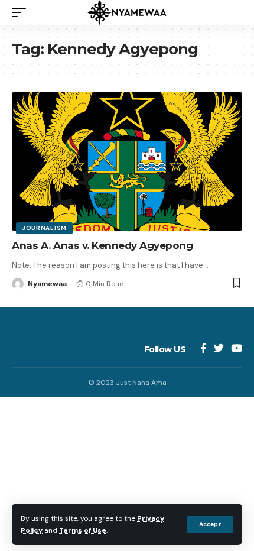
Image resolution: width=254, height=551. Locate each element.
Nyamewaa (47, 284)
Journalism (44, 228)
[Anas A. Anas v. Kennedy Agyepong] (127, 161)
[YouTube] (236, 349)
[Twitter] (219, 349)
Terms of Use (82, 530)
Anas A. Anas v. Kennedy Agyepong (102, 245)
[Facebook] (203, 349)
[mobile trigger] (22, 12)
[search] (233, 12)
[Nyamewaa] (127, 12)
